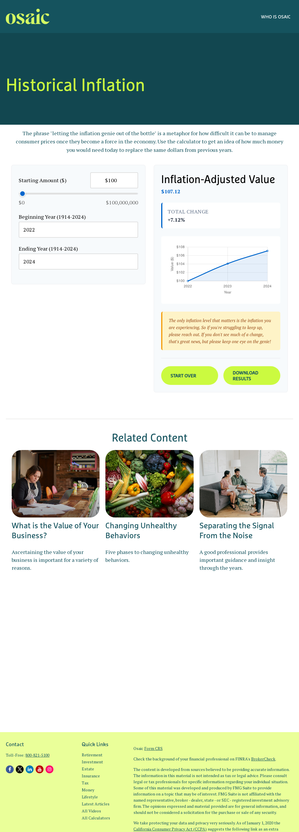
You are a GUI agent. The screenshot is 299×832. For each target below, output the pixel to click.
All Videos (91, 811)
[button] (275, 16)
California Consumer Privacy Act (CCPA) (170, 829)
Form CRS (153, 748)
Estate (88, 769)
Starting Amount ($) (43, 180)
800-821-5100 (37, 755)
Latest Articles (95, 804)
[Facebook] (10, 769)
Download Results (245, 375)
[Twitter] (20, 769)
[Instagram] (49, 769)
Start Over (183, 375)
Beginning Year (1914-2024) (52, 216)
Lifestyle (90, 797)
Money (88, 790)
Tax (85, 783)
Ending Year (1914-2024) (48, 248)
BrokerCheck (263, 759)
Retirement (92, 755)
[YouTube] (40, 769)
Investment (92, 762)
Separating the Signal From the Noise (236, 530)
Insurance (91, 776)
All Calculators (96, 818)
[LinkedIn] (30, 769)
